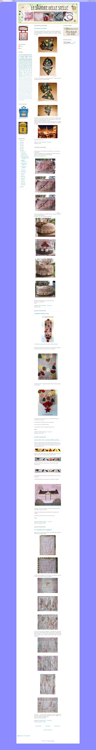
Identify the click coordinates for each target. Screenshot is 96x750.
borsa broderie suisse (27, 79)
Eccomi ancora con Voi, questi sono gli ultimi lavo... (25, 157)
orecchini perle (21, 91)
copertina (25, 84)
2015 (21, 143)
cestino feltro (30, 82)
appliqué (30, 78)
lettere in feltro (30, 89)
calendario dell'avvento (41, 313)
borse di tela (21, 70)
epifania (29, 85)
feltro (31, 60)
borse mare (28, 70)
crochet (20, 85)
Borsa (25, 76)
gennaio (22, 184)
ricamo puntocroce (24, 66)
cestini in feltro (22, 71)
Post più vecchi (57, 726)
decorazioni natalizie (23, 72)
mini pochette (22, 90)
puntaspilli (20, 76)
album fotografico (27, 77)
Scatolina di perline (40, 28)
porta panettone (26, 91)
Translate (72, 43)
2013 (21, 147)
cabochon (25, 64)
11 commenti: (49, 305)
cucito (20, 55)
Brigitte (21, 46)
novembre (23, 153)
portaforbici (26, 65)
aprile (22, 179)
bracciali (20, 63)
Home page (48, 726)
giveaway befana (21, 89)
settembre (23, 171)
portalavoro (25, 67)
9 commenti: (49, 142)
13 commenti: (49, 720)
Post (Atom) (49, 729)
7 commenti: (49, 521)
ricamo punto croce (27, 63)
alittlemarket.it (21, 78)
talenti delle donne (23, 98)
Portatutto (20, 77)
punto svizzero (23, 61)
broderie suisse (24, 82)
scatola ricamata (21, 97)
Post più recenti (38, 726)
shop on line (27, 97)
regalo (31, 65)
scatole (39, 143)
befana (21, 79)
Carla (21, 48)
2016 (21, 142)
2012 (21, 148)
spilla (31, 97)
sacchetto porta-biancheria (26, 96)
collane (30, 58)
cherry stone (29, 83)
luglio (22, 174)
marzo (22, 181)
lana (25, 89)
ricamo (22, 59)
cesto (39, 306)
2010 (21, 186)
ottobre (22, 169)
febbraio (22, 183)
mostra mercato (28, 90)
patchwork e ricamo (42, 523)
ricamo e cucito (25, 95)
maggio (22, 178)
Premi (30, 67)
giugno (22, 176)
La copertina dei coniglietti (43, 530)
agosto (22, 173)
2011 (21, 150)
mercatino (28, 73)
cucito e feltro (24, 85)
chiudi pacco (21, 84)
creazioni (29, 84)
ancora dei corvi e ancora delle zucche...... (47, 440)
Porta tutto (29, 76)
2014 (21, 145)
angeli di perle (26, 78)
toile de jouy (29, 98)
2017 (21, 140)
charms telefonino (22, 83)
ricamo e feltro (41, 433)
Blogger (53, 740)
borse (20, 64)
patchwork (25, 60)
